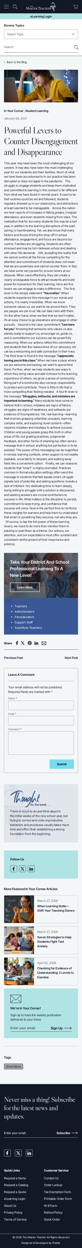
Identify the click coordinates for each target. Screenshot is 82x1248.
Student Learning (36, 111)
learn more (24, 587)
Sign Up (57, 1028)
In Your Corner (13, 111)
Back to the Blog (17, 62)
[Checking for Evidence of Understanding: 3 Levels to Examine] (19, 971)
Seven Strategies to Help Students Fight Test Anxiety (54, 941)
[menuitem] (7, 7)
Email (12, 713)
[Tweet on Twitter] (24, 643)
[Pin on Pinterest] (31, 643)
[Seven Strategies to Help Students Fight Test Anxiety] (19, 940)
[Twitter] (22, 868)
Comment (15, 729)
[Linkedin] (31, 868)
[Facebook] (13, 868)
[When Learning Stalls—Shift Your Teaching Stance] (19, 909)
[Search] (76, 47)
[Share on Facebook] (17, 643)
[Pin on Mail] (44, 643)
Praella (56, 1242)
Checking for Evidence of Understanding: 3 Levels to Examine (55, 972)
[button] (7, 6)
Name (12, 698)
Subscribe (64, 1133)
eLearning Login (41, 16)
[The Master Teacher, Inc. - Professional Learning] (41, 6)
